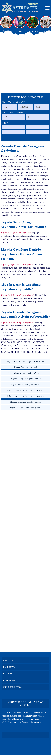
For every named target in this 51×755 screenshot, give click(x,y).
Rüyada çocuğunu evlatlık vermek (25, 402)
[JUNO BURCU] (19, 22)
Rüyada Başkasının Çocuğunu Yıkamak (25, 373)
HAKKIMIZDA (9, 667)
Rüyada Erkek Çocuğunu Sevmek (25, 384)
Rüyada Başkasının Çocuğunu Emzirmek (25, 390)
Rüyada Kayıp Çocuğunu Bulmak (25, 379)
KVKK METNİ (9, 680)
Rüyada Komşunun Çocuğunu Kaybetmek (25, 361)
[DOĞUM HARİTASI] (6, 22)
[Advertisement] (25, 63)
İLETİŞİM (7, 674)
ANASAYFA (8, 660)
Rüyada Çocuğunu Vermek (26, 367)
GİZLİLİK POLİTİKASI (13, 687)
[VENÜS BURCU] (32, 22)
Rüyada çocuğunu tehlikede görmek (25, 408)
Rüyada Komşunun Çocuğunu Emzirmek (25, 396)
